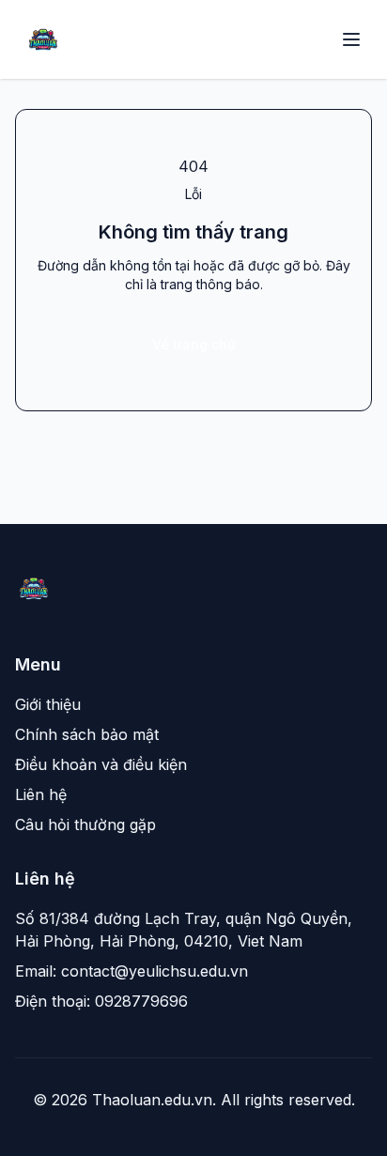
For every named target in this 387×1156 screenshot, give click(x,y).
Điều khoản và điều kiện (101, 764)
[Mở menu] (351, 39)
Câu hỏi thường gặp (85, 824)
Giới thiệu (48, 704)
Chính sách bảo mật (87, 734)
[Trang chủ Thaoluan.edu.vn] (43, 39)
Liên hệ (41, 794)
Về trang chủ (193, 344)
